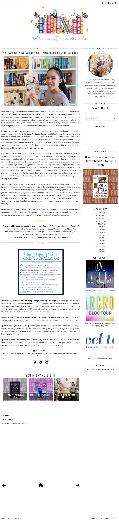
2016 (100, 238)
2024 (100, 215)
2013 (100, 246)
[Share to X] (35, 362)
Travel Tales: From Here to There (100, 358)
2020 (100, 227)
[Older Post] (77, 485)
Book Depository (30, 237)
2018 (100, 232)
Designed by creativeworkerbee (103, 518)
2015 (100, 241)
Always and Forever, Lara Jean (16, 226)
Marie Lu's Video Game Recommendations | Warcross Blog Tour (100, 324)
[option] (16, 389)
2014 (100, 243)
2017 (100, 235)
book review (9, 353)
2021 (100, 224)
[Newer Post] (4, 485)
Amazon (41, 237)
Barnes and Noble (64, 237)
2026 (100, 213)
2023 (100, 218)
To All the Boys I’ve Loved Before (32, 134)
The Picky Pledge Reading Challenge (40, 301)
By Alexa (18, 353)
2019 (100, 229)
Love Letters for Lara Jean (67, 395)
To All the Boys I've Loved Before (45, 229)
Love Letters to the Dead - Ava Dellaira (100, 290)
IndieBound (50, 237)
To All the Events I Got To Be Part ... (41, 396)
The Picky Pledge (37, 353)
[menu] (7, 3)
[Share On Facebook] (40, 362)
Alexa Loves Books (10, 518)
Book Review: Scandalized (16, 395)
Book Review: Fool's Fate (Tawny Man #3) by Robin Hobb (100, 160)
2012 (100, 249)
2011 (100, 252)
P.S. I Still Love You (44, 137)
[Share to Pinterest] (46, 362)
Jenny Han (26, 353)
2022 (100, 221)
